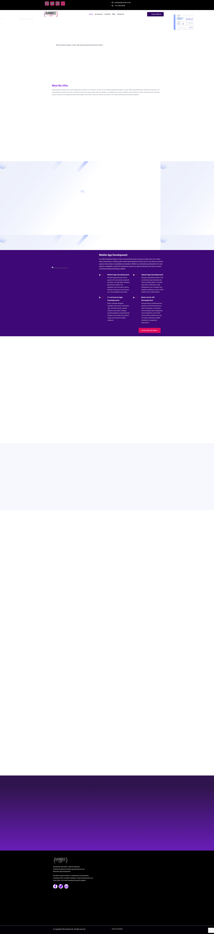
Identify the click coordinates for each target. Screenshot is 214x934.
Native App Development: (118, 275)
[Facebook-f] (55, 886)
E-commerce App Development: (115, 298)
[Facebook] (47, 3)
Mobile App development (74, 869)
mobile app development (130, 261)
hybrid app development (150, 264)
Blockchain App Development (61, 871)
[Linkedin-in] (66, 886)
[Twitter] (52, 3)
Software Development (60, 869)
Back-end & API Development (148, 298)
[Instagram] (63, 3)
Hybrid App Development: (152, 275)
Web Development (74, 867)
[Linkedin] (58, 3)
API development (123, 266)
